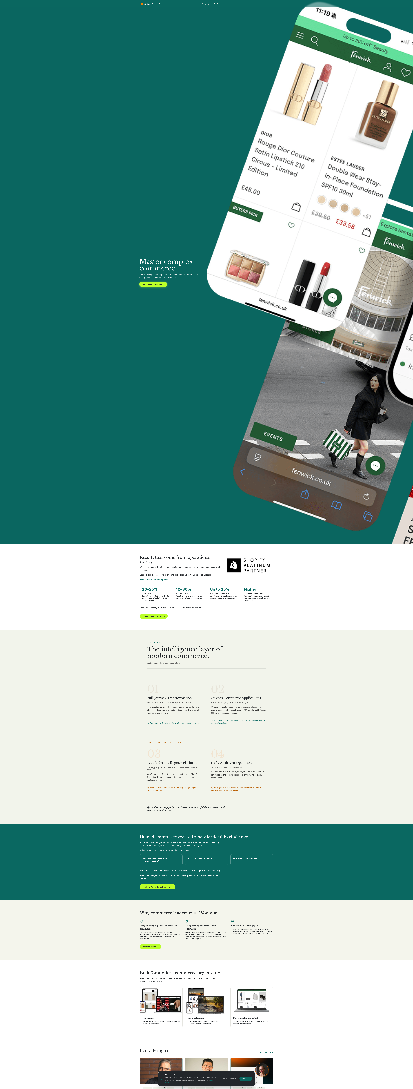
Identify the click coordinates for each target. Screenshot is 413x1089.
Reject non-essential (228, 1079)
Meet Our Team (149, 947)
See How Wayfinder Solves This (156, 887)
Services (172, 4)
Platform (160, 4)
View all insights (264, 1052)
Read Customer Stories (152, 616)
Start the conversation (152, 284)
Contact (217, 4)
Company (205, 4)
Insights (195, 4)
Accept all (245, 1079)
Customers (185, 4)
